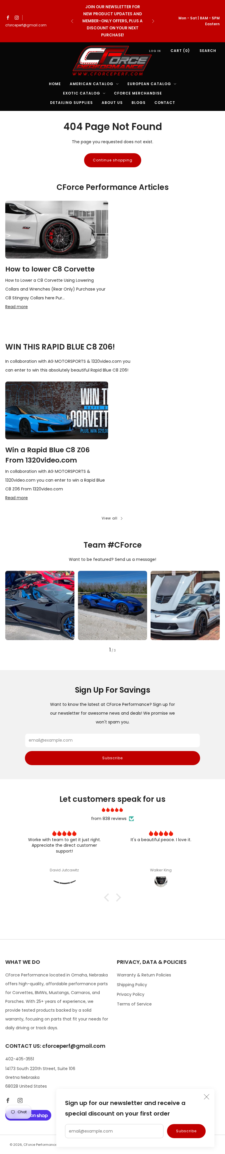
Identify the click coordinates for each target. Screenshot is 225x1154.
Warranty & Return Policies (144, 975)
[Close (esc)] (206, 1097)
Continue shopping (112, 160)
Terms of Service (134, 1004)
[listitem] (112, 21)
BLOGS (139, 102)
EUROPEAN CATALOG (149, 83)
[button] (108, 897)
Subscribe (186, 1130)
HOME (55, 83)
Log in (155, 51)
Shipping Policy (132, 985)
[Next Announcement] (153, 21)
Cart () (180, 50)
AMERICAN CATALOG (91, 83)
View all (109, 518)
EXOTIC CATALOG (81, 93)
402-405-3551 (19, 1059)
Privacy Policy (130, 994)
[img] (112, 809)
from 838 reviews (109, 818)
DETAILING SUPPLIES (71, 102)
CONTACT (164, 102)
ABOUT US (112, 102)
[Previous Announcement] (72, 21)
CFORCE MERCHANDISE (138, 93)
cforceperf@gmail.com (26, 25)
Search (208, 50)
